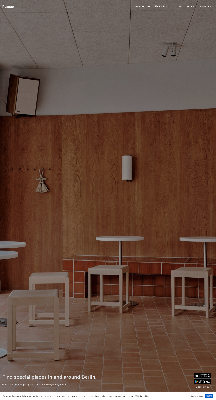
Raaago (8, 6)
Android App (205, 6)
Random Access (142, 6)
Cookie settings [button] (197, 396)
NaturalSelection (163, 6)
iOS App (190, 6)
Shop (179, 6)
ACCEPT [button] (209, 396)
